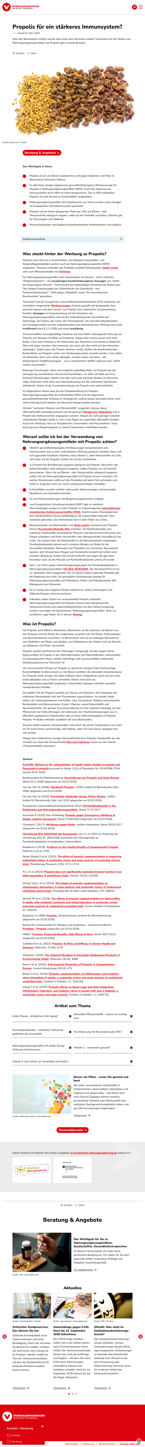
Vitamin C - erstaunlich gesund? (92, 1047)
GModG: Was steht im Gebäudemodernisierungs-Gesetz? (112, 1330)
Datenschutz (71, 1444)
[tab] (69, 1393)
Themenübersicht (70, 1130)
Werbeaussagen (61, 305)
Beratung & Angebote (40, 153)
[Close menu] (42, 1426)
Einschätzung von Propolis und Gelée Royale (91, 777)
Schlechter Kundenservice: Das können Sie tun (30, 1328)
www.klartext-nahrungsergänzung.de (93, 1153)
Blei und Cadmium (78, 742)
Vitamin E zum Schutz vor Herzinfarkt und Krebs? (40, 1061)
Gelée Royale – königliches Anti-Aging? (35, 1016)
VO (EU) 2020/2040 (76, 569)
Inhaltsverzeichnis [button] (34, 239)
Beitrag (77, 614)
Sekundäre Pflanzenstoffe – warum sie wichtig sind (100, 1016)
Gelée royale (110, 267)
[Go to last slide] (4, 1336)
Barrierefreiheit (107, 1444)
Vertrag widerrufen (130, 1444)
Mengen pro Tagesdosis (97, 412)
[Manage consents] (139, 1440)
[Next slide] (140, 1336)
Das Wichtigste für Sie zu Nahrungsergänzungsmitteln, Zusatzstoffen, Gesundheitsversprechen (100, 1242)
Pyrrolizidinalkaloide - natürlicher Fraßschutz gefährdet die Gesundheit (37, 1031)
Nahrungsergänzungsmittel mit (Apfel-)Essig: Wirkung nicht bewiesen (38, 1047)
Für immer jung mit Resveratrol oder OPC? (98, 1032)
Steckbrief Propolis (62, 787)
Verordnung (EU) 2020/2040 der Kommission (50, 834)
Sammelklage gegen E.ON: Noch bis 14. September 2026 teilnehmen (71, 1330)
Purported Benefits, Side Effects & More (62, 934)
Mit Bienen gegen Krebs (60, 824)
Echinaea (64, 271)
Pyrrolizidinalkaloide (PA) (54, 529)
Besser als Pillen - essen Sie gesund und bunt (101, 1078)
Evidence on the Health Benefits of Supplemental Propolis (82, 847)
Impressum (88, 1444)
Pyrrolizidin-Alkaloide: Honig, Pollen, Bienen (78, 796)
